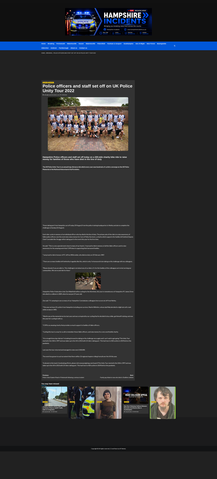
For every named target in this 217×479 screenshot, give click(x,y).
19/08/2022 (64, 95)
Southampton (128, 44)
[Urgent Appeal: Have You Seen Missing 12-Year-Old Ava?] (108, 395)
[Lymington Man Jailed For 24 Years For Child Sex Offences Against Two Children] (163, 395)
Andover (54, 48)
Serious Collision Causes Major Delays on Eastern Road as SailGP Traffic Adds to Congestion (54, 407)
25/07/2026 (55, 411)
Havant (81, 44)
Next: (117, 376)
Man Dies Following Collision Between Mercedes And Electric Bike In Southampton (135, 407)
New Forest (151, 44)
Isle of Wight (140, 44)
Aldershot (44, 48)
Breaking (51, 44)
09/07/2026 (136, 411)
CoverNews (114, 448)
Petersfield (101, 44)
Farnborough (63, 48)
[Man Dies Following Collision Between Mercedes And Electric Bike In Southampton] (136, 395)
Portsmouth (60, 44)
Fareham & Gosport (114, 44)
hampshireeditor (47, 411)
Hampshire (51, 82)
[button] (175, 46)
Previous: (63, 376)
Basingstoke (161, 44)
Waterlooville (71, 44)
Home (43, 44)
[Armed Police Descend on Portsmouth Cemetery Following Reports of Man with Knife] (81, 395)
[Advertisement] (88, 67)
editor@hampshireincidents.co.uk (52, 95)
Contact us (83, 48)
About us (74, 48)
